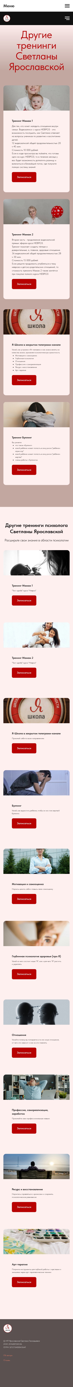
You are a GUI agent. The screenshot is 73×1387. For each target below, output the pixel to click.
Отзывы (6, 1360)
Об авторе (7, 1355)
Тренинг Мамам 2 (22, 234)
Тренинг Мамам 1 (22, 120)
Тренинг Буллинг (22, 437)
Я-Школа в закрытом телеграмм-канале (36, 344)
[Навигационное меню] (67, 6)
